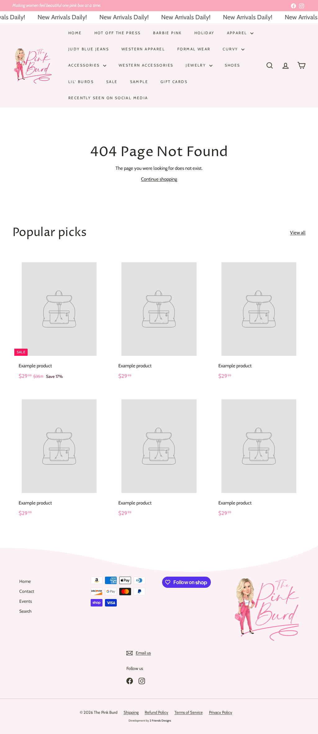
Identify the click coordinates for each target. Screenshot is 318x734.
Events (25, 601)
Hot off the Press (117, 32)
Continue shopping (159, 179)
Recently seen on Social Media (108, 97)
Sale (112, 81)
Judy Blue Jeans (88, 49)
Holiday (204, 32)
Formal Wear (193, 49)
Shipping (131, 712)
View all (298, 232)
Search (25, 611)
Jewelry (196, 65)
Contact (26, 591)
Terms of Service (189, 712)
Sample (139, 81)
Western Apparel (143, 49)
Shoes (232, 65)
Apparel (238, 32)
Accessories (85, 65)
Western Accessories (146, 65)
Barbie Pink (167, 32)
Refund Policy (156, 712)
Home (75, 32)
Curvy (231, 49)
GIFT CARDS (174, 81)
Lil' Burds (81, 81)
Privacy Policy (220, 712)
